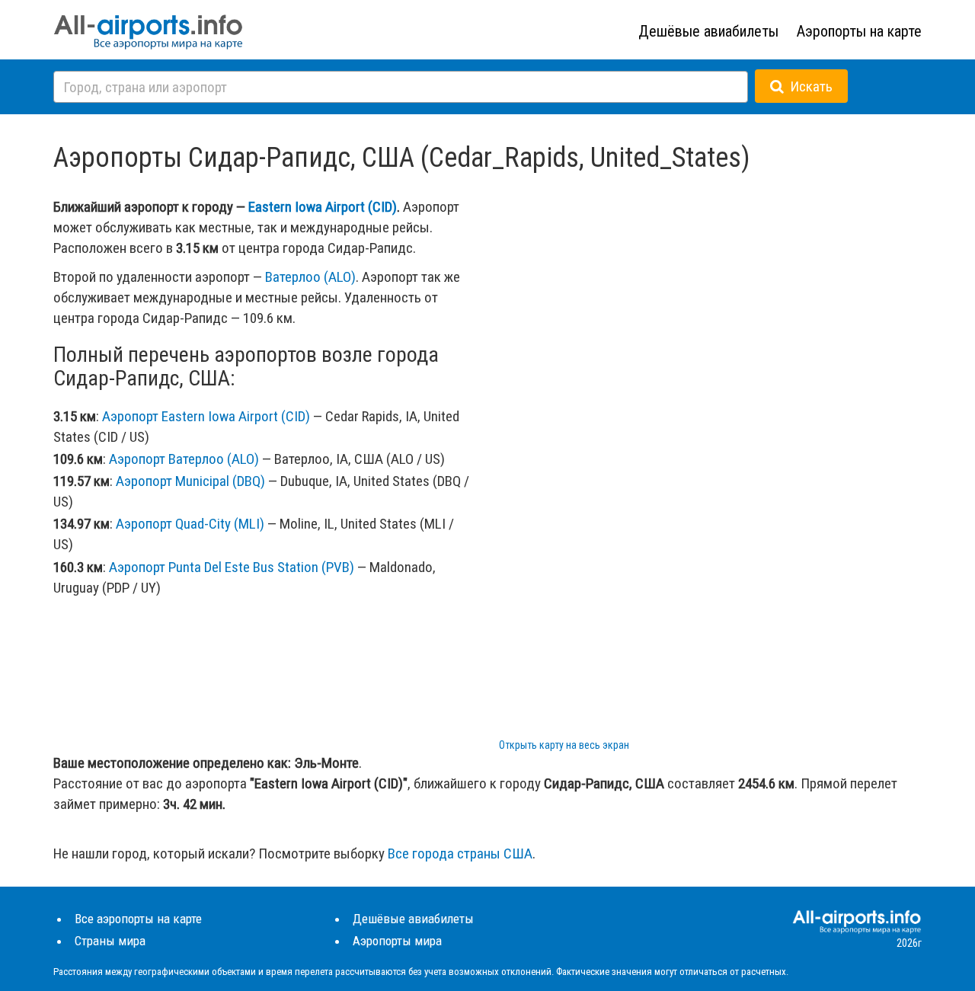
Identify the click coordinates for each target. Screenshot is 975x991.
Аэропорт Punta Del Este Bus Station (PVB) (231, 567)
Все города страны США (460, 853)
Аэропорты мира (397, 940)
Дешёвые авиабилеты (708, 31)
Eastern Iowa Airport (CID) (322, 207)
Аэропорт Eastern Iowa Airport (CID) (206, 416)
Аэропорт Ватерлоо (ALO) (184, 459)
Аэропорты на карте (859, 31)
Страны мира (110, 940)
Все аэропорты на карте (138, 918)
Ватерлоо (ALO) (310, 277)
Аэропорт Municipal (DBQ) (190, 481)
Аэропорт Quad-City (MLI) (190, 523)
